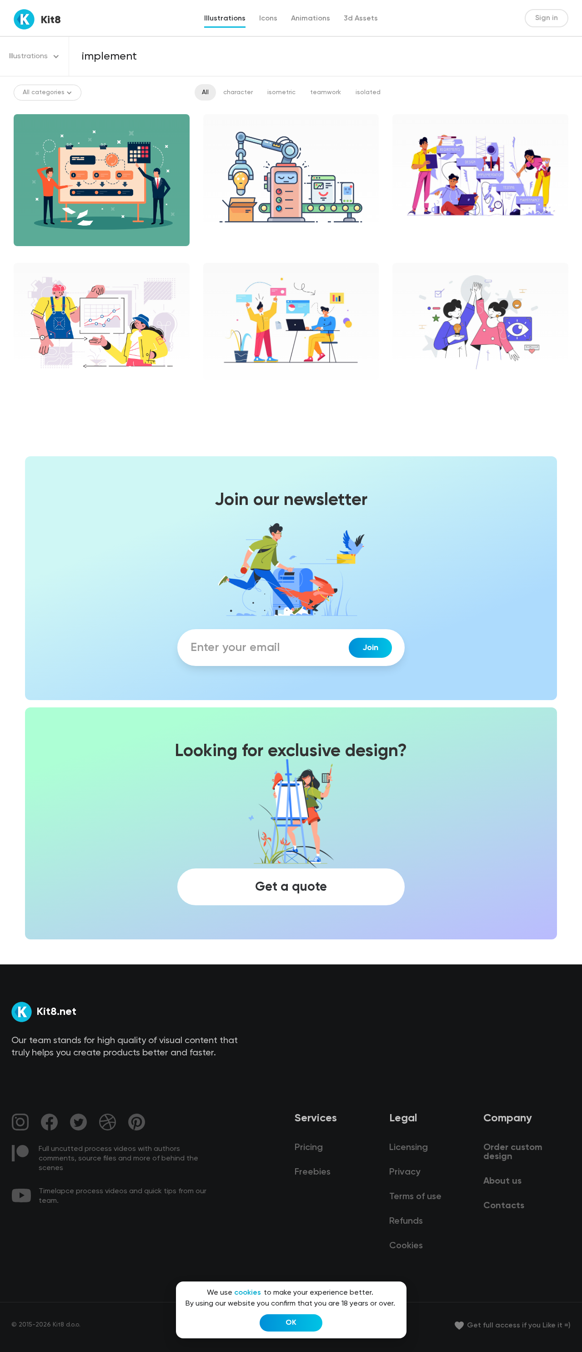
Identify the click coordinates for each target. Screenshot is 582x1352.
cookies (247, 1293)
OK (291, 1323)
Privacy (404, 1172)
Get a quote (291, 886)
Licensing (408, 1147)
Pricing (309, 1147)
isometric (281, 92)
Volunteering (419, 387)
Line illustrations (236, 254)
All (205, 92)
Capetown (37, 387)
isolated (368, 92)
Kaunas (221, 387)
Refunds (406, 1221)
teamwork (325, 92)
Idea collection (423, 239)
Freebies (313, 1172)
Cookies (406, 1246)
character (238, 92)
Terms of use (415, 1196)
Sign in (546, 18)
